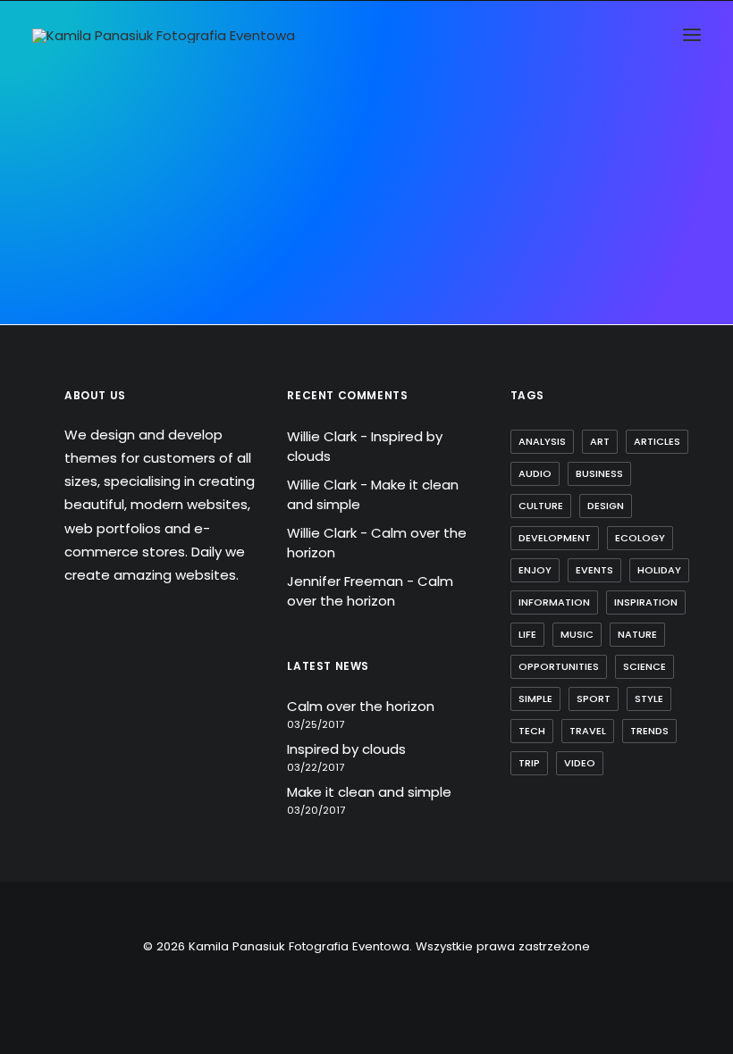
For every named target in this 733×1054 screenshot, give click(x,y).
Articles (657, 441)
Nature (637, 634)
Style (649, 698)
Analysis (542, 441)
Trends (649, 731)
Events (594, 570)
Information (554, 602)
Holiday (659, 570)
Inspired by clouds (346, 749)
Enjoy (535, 570)
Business (599, 473)
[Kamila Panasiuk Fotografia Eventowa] (163, 36)
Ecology (640, 538)
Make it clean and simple (369, 791)
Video (579, 763)
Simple (535, 698)
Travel (587, 731)
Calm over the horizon (370, 591)
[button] (692, 34)
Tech (531, 731)
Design (605, 505)
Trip (529, 763)
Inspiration (646, 602)
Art (600, 441)
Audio (535, 473)
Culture (540, 505)
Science (644, 666)
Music (577, 634)
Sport (594, 698)
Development (554, 538)
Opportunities (558, 666)
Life (527, 634)
